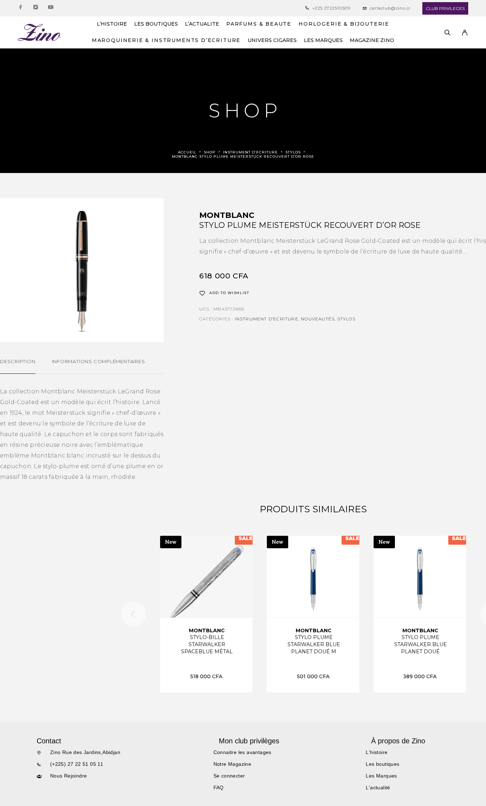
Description (18, 361)
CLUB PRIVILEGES (445, 8)
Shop (210, 152)
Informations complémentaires (98, 361)
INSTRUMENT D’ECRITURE (250, 152)
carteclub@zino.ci (390, 8)
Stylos (293, 152)
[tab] (18, 366)
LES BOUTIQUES (156, 24)
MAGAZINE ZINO (372, 40)
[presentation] (133, 614)
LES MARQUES (323, 40)
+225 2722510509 (331, 8)
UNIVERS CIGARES (272, 40)
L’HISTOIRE (112, 24)
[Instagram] (35, 8)
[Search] (447, 32)
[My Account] (465, 32)
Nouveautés (317, 318)
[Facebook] (20, 8)
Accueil (187, 152)
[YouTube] (50, 8)
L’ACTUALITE (202, 24)
